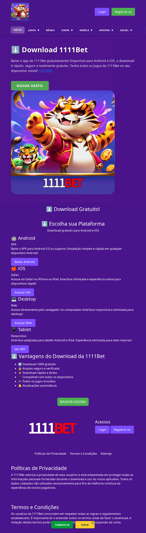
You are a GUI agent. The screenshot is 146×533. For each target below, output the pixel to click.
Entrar (85, 524)
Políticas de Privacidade (50, 454)
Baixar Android (25, 262)
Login (102, 12)
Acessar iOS (22, 292)
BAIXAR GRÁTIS (30, 86)
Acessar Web (23, 323)
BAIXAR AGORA (73, 401)
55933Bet (46, 71)
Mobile (84, 30)
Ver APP (20, 349)
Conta (65, 30)
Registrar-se (123, 12)
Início (18, 29)
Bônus (50, 30)
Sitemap (106, 454)
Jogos (32, 30)
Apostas (104, 30)
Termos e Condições (83, 454)
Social (124, 30)
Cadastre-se (62, 524)
